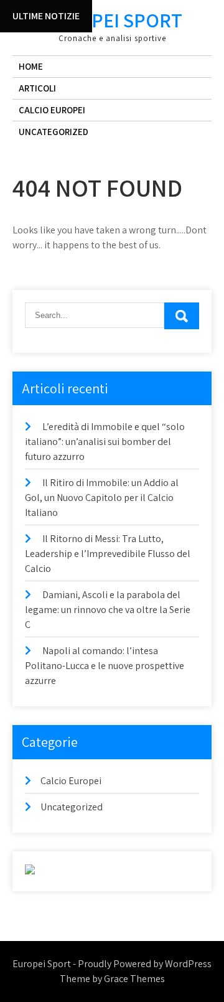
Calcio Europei (52, 110)
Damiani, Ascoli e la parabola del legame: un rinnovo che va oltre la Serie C (107, 609)
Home (31, 66)
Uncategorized (53, 132)
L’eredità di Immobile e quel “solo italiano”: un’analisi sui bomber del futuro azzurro (105, 441)
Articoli (37, 88)
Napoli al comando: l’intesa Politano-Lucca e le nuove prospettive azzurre (104, 665)
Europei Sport (112, 20)
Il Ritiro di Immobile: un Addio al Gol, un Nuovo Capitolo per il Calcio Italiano (102, 497)
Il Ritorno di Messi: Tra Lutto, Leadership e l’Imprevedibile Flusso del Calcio (107, 553)
